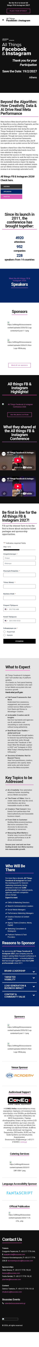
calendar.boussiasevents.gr (15, 1303)
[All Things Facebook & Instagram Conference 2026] (19, 407)
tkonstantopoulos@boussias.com (20, 1261)
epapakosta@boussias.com (14, 1254)
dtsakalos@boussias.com (12, 1292)
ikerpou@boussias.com (11, 1273)
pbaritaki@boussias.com (11, 1279)
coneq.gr (23, 1142)
